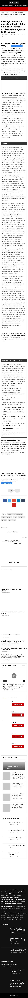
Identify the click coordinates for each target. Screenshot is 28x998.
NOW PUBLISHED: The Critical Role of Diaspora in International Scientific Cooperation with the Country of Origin (18, 983)
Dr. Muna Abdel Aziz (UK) (16, 830)
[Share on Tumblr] (23, 500)
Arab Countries (18, 514)
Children (14, 722)
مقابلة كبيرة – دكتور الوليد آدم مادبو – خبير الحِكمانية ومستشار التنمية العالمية (17, 806)
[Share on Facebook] (5, 500)
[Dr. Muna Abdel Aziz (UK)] (5, 832)
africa (9, 514)
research (21, 517)
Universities (12, 520)
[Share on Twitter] (9, 500)
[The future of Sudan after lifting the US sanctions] (14, 602)
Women (14, 733)
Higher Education (6, 517)
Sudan (4, 520)
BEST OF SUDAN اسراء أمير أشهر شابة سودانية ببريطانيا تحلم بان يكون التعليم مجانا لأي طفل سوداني (13, 686)
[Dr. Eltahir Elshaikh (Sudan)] (5, 855)
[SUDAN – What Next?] (3, 532)
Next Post (24, 537)
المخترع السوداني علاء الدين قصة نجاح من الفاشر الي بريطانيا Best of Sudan (18, 785)
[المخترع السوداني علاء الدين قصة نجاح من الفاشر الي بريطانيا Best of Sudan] (6, 786)
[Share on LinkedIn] (18, 500)
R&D (15, 517)
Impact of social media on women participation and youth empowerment (11, 542)
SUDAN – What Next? (13, 532)
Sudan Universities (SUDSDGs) (13, 903)
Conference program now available (18, 970)
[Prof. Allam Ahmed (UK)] (5, 824)
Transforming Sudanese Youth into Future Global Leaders (14, 648)
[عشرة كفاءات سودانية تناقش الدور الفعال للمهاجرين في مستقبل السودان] (6, 797)
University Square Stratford (12, 49)
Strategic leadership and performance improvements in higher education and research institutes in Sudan (13, 641)
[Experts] (6, 747)
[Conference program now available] (5, 973)
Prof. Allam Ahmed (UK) (16, 822)
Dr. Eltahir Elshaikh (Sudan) (14, 853)
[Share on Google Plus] (14, 500)
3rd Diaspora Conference (9, 964)
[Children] (6, 726)
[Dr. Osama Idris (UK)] (5, 840)
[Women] (6, 736)
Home (2, 12)
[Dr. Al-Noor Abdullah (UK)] (5, 847)
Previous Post (4, 528)
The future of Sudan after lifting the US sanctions (13, 612)
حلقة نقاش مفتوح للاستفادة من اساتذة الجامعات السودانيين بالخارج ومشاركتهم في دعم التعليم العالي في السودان (14, 5)
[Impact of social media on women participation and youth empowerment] (24, 542)
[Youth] (6, 704)
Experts (14, 743)
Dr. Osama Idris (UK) (15, 838)
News (7, 12)
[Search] (26, 9)
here (13, 435)
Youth (13, 701)
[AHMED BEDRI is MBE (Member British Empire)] (14, 580)
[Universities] (6, 715)
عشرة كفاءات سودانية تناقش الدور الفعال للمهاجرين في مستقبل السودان (18, 795)
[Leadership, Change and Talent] (14, 625)
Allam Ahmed (5, 34)
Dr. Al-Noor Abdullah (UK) (17, 845)
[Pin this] (14, 505)
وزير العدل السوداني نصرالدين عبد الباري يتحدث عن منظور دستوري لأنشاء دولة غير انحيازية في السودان (18, 775)
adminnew (6, 689)
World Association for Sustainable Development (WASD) (11, 897)
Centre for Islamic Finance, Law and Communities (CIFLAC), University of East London (14, 446)
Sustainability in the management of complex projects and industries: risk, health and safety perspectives (12, 656)
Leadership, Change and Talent (10, 635)
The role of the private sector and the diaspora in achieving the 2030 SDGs (13, 409)
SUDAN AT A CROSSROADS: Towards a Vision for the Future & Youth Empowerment (14, 426)
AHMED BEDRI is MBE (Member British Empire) (12, 589)
